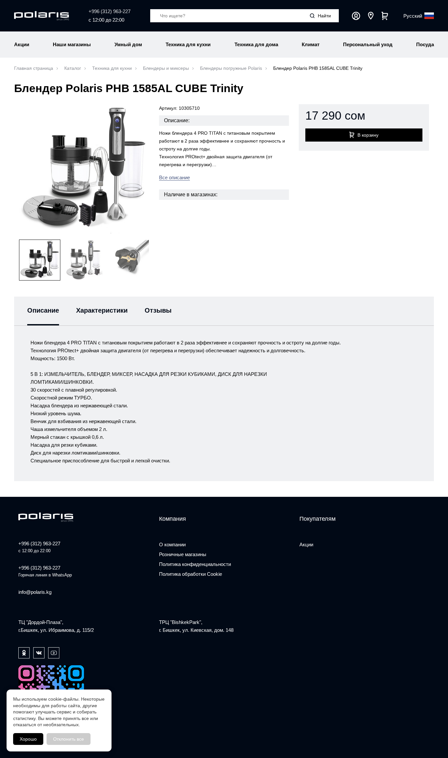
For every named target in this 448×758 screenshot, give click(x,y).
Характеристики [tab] (102, 310)
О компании (172, 544)
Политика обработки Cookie (190, 574)
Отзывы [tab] (158, 310)
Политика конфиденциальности (195, 564)
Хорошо (28, 739)
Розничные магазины (182, 554)
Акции (306, 544)
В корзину (367, 135)
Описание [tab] (43, 310)
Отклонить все (68, 739)
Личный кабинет (356, 16)
